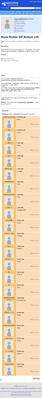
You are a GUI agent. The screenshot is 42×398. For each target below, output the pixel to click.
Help (30, 1)
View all (22, 114)
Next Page (36, 378)
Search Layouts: (5, 8)
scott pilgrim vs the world (31, 41)
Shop (27, 13)
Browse (8, 11)
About (31, 13)
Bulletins (28, 11)
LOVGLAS (31, 19)
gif (1, 43)
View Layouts (20, 26)
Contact (39, 391)
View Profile (19, 28)
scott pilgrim (19, 41)
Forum (33, 11)
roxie (6, 41)
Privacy (30, 391)
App (23, 13)
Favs (16, 13)
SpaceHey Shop (27, 392)
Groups (38, 11)
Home (3, 11)
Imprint (34, 391)
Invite (20, 13)
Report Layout (20, 31)
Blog (23, 11)
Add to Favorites (20, 23)
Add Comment (30, 114)
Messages (18, 11)
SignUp (39, 1)
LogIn (34, 1)
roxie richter (11, 41)
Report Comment (35, 124)
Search (38, 8)
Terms (26, 391)
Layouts (11, 13)
